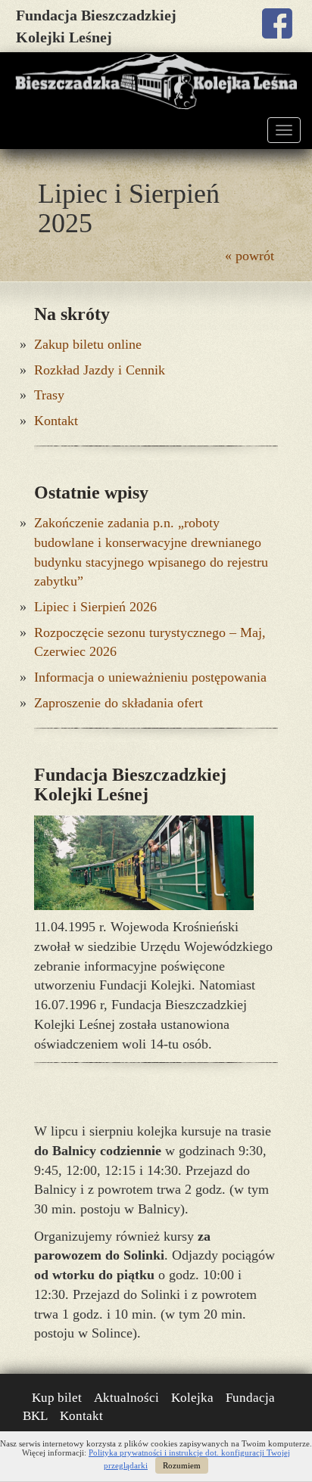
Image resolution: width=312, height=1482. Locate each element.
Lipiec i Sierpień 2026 (95, 606)
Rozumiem (182, 1465)
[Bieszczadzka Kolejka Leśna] (156, 81)
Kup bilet (57, 1397)
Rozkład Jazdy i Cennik (99, 369)
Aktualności (126, 1397)
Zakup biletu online (88, 344)
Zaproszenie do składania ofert (118, 702)
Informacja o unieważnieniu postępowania (150, 677)
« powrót (249, 255)
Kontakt (56, 420)
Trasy (49, 394)
